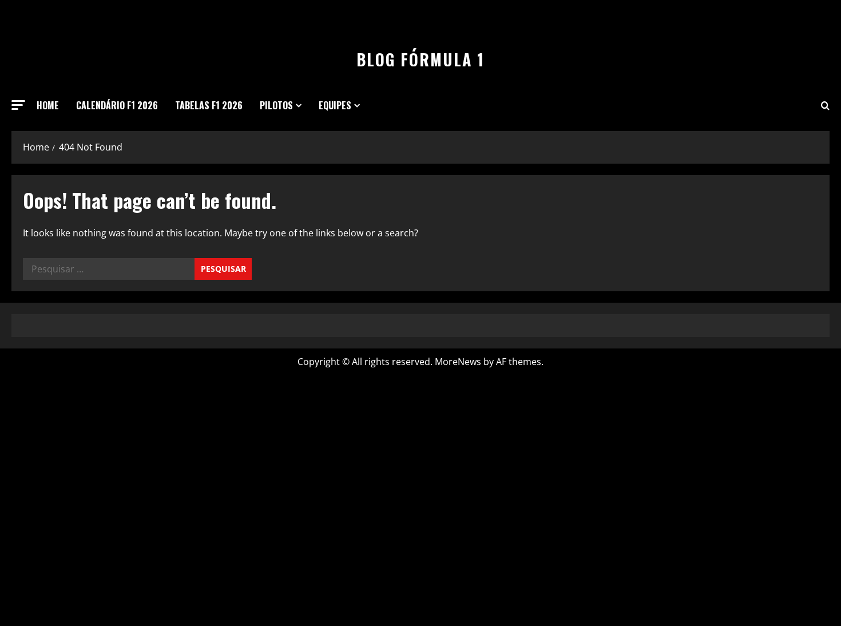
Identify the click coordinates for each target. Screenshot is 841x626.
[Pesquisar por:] (109, 269)
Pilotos (276, 105)
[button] (18, 105)
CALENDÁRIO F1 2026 (117, 105)
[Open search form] (825, 105)
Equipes (335, 105)
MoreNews (458, 361)
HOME (48, 105)
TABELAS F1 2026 (209, 105)
